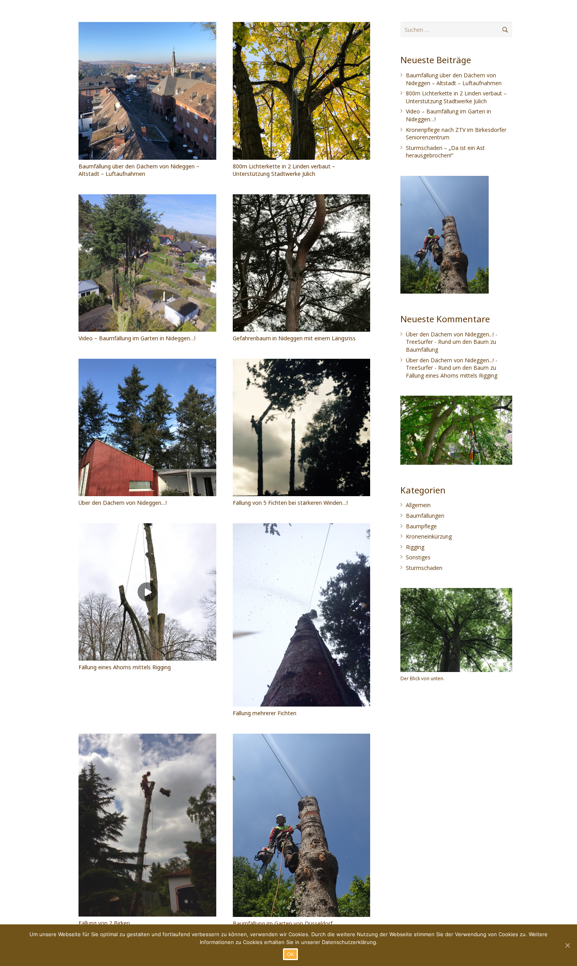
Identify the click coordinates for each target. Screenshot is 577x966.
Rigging (415, 547)
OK (290, 954)
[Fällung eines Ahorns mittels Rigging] (147, 592)
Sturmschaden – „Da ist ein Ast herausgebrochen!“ (445, 151)
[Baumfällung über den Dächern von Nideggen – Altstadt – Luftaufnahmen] (147, 91)
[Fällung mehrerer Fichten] (302, 615)
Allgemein (418, 505)
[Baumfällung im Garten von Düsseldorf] (302, 825)
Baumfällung (422, 349)
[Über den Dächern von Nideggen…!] (147, 428)
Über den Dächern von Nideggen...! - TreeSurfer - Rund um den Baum (451, 338)
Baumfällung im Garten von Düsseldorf (282, 923)
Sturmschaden (424, 568)
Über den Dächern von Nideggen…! (123, 502)
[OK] (567, 945)
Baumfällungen (425, 515)
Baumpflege (421, 526)
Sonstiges (418, 557)
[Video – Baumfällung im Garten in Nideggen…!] (147, 263)
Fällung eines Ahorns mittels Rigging (125, 667)
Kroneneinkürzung (429, 536)
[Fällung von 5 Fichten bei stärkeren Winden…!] (302, 428)
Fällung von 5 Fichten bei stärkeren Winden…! (290, 502)
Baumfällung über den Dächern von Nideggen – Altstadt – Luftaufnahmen (139, 170)
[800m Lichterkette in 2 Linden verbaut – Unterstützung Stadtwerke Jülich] (302, 91)
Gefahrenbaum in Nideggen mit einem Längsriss (294, 338)
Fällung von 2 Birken (104, 923)
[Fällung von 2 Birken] (147, 825)
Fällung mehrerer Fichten (264, 713)
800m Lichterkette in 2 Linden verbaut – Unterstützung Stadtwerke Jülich (284, 170)
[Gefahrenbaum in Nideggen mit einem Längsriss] (302, 263)
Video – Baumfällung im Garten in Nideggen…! (137, 338)
